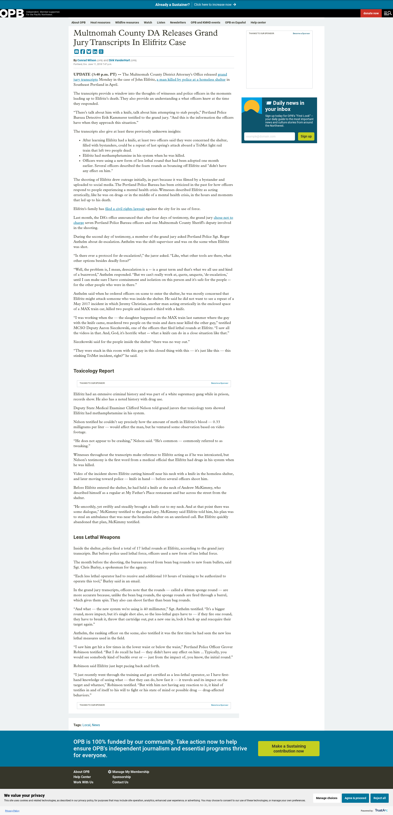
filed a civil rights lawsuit (125, 209)
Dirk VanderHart (119, 60)
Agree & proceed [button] (355, 798)
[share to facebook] (83, 52)
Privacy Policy (12, 810)
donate (371, 13)
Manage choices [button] (326, 798)
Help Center (82, 777)
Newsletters (178, 22)
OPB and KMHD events (205, 22)
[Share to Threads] (101, 52)
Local (86, 725)
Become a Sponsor (219, 383)
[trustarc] (381, 810)
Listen (161, 22)
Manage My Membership (130, 772)
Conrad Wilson (86, 60)
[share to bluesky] (89, 52)
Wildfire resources (127, 22)
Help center (258, 22)
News (96, 725)
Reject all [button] (380, 798)
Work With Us (83, 782)
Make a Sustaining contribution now (289, 749)
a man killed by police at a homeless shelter (191, 79)
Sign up (306, 136)
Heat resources (100, 22)
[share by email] (76, 52)
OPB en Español (235, 22)
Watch (148, 22)
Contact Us (120, 782)
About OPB (78, 22)
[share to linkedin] (95, 52)
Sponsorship (121, 777)
